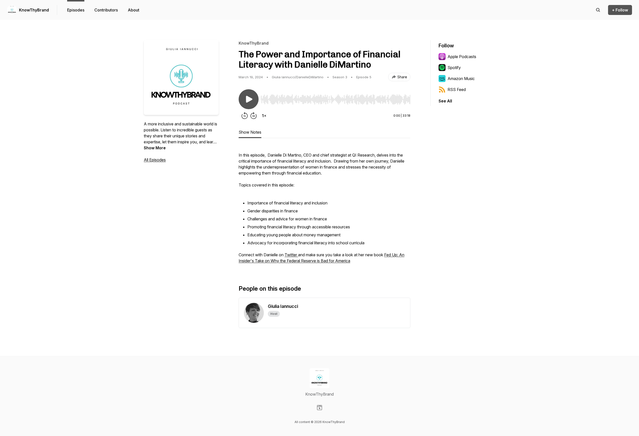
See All (445, 100)
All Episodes (155, 159)
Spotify (454, 67)
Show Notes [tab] (250, 132)
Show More (155, 147)
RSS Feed (457, 89)
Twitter (291, 254)
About (133, 9)
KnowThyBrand (34, 9)
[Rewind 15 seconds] (244, 115)
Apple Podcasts (462, 56)
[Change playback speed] (264, 115)
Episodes (75, 9)
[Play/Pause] (249, 99)
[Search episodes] (598, 10)
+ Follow (620, 9)
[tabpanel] (324, 207)
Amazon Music (461, 78)
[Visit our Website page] (319, 407)
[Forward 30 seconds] (253, 115)
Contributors (106, 9)
